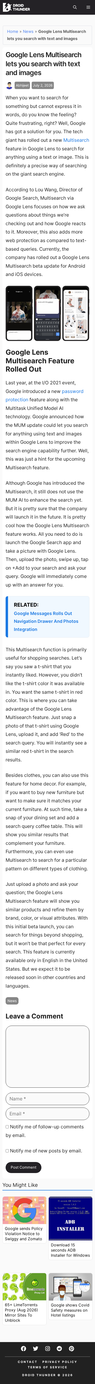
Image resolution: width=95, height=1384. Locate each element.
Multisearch (76, 140)
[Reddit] (59, 1348)
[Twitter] (35, 1348)
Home (12, 31)
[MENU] (88, 7)
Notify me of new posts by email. (46, 1151)
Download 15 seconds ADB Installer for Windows (70, 1250)
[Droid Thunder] (16, 7)
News (28, 31)
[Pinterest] (71, 1348)
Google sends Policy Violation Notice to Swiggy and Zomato (24, 1233)
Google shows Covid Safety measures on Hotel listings (70, 1310)
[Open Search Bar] (75, 7)
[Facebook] (23, 1348)
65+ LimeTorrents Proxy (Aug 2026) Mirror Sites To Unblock (21, 1312)
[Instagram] (47, 1348)
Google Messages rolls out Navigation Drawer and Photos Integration (46, 621)
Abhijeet (22, 85)
